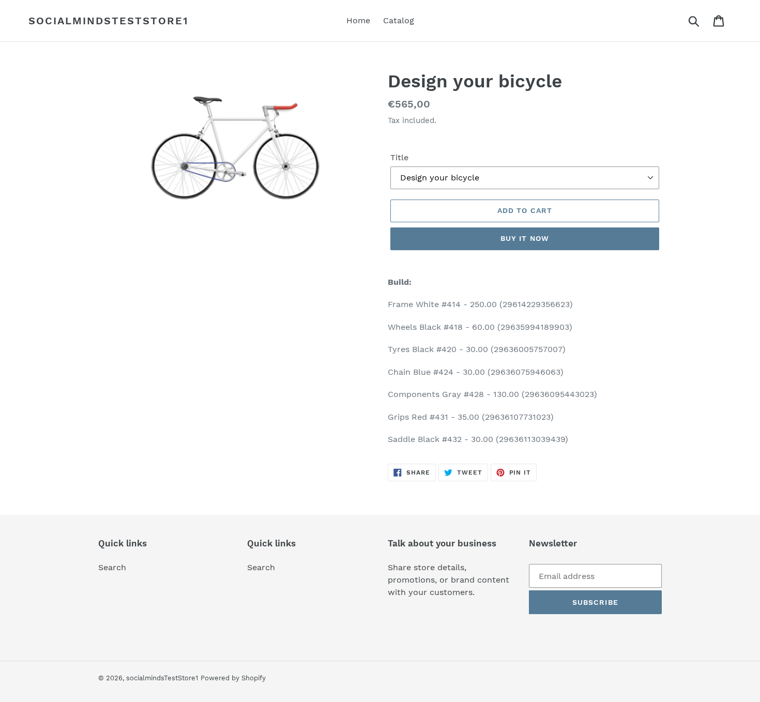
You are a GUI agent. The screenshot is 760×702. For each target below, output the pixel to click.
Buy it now (524, 238)
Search (112, 567)
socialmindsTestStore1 (108, 20)
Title (399, 157)
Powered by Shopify (233, 678)
